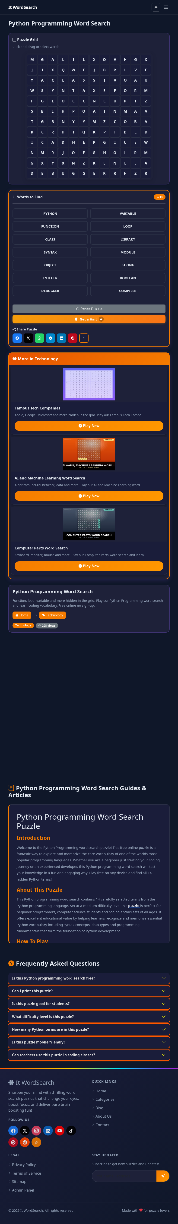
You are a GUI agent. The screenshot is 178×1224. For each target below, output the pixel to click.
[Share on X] (28, 338)
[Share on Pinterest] (72, 338)
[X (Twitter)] (25, 1130)
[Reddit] (25, 1142)
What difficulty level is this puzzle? (43, 1016)
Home (24, 615)
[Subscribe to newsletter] (162, 1176)
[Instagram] (36, 1130)
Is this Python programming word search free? (53, 978)
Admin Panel (23, 1190)
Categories (104, 1099)
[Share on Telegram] (50, 338)
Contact (102, 1124)
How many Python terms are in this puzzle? (50, 1029)
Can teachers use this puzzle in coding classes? (53, 1055)
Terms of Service (26, 1173)
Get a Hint (88, 319)
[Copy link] (84, 338)
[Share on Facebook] (17, 338)
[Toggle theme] (156, 7)
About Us (103, 1116)
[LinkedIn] (48, 1130)
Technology (54, 615)
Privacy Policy (24, 1164)
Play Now (90, 425)
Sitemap (19, 1181)
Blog (99, 1107)
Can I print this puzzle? (32, 991)
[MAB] (36, 1142)
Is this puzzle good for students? (41, 1003)
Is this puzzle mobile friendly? (38, 1042)
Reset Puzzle (90, 308)
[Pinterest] (13, 1142)
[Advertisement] (89, 670)
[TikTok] (71, 1130)
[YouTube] (59, 1130)
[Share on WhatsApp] (39, 338)
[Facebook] (13, 1130)
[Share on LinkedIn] (61, 338)
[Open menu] (166, 7)
